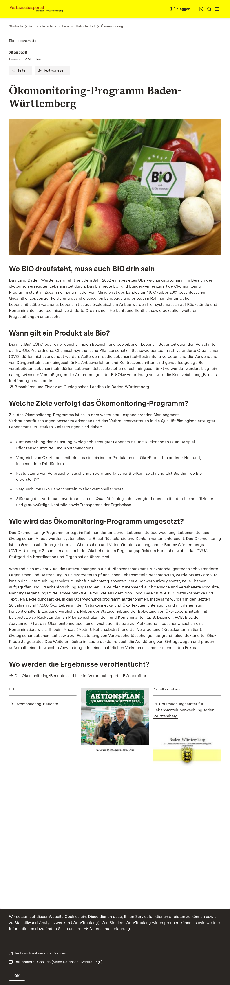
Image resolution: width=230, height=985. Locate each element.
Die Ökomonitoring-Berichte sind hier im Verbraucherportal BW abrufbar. (81, 675)
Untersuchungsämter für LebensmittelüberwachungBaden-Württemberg (184, 709)
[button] (20, 70)
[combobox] (201, 9)
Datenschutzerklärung (109, 928)
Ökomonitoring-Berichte (36, 703)
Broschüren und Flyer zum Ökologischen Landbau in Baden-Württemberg (82, 386)
